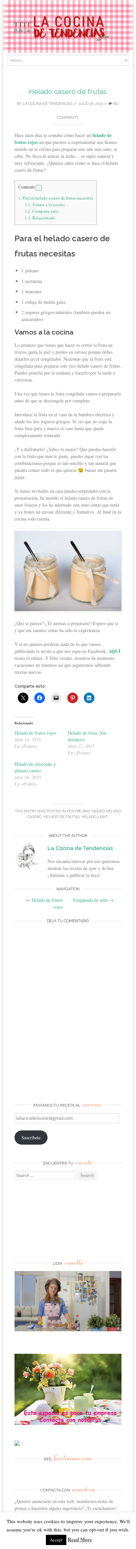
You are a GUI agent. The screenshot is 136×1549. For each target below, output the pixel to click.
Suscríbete (31, 1137)
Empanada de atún (93, 900)
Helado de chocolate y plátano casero (35, 767)
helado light (95, 817)
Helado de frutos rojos (35, 733)
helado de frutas (62, 817)
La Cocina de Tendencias (47, 104)
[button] (39, 188)
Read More (80, 1539)
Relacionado (40, 218)
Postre (74, 811)
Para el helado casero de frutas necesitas (55, 198)
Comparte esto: (42, 211)
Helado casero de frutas (68, 91)
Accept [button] (56, 1540)
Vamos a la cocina (45, 204)
